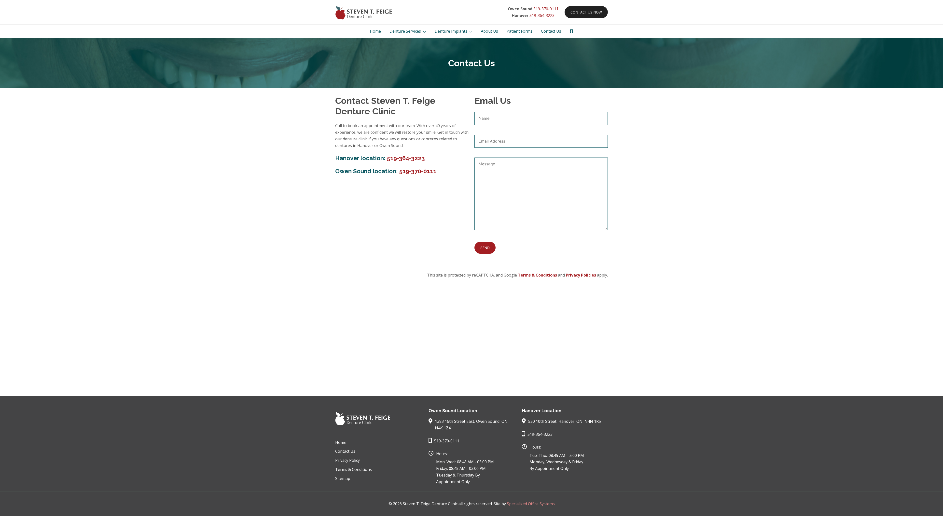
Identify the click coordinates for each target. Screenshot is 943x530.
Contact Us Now (586, 12)
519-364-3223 (542, 15)
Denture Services (405, 31)
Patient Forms (519, 31)
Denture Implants (451, 31)
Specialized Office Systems (531, 503)
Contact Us (551, 31)
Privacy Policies (581, 275)
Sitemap (342, 478)
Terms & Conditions (537, 275)
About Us (489, 31)
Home (375, 31)
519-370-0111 (545, 9)
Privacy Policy (347, 460)
